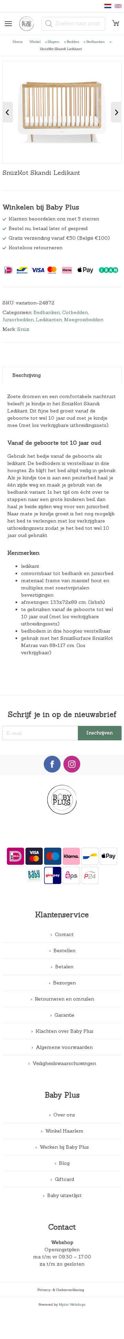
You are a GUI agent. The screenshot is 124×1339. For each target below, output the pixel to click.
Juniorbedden (18, 319)
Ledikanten (49, 319)
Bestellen (64, 950)
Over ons (64, 1115)
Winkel (35, 41)
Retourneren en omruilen (64, 999)
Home (18, 41)
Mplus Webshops (72, 1304)
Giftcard (64, 1179)
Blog (64, 1163)
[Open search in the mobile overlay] (73, 24)
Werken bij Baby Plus (64, 1147)
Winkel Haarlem (64, 1131)
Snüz (23, 329)
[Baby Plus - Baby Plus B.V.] (29, 23)
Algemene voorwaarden (64, 1047)
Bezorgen (64, 983)
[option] (62, 112)
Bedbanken (95, 41)
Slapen (53, 41)
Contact (64, 934)
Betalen (64, 967)
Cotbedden (75, 312)
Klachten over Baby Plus (64, 1031)
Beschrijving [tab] (26, 375)
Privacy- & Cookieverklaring (61, 1289)
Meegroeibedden (83, 319)
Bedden (73, 41)
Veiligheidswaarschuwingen (64, 1063)
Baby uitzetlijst (64, 1195)
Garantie (64, 1015)
